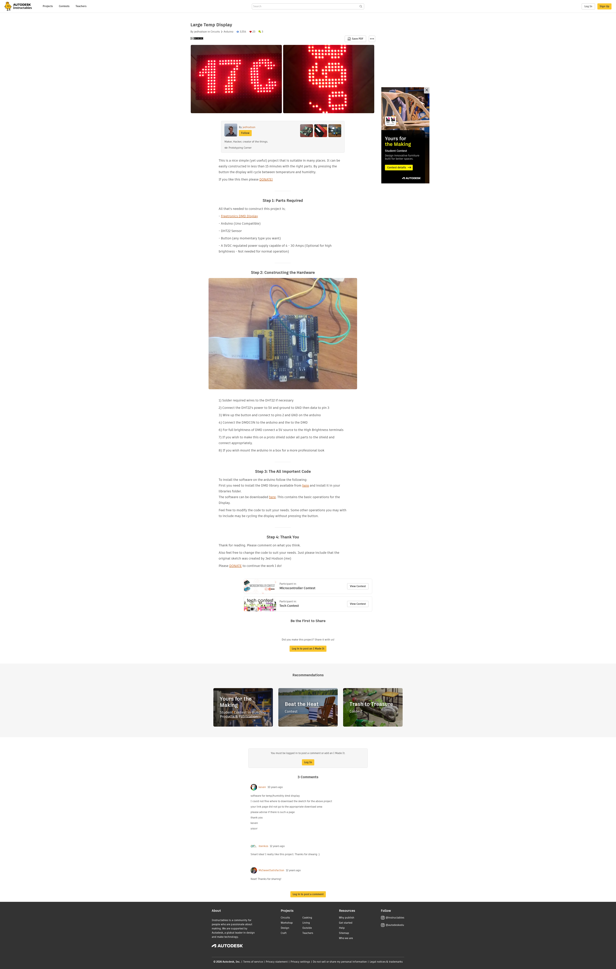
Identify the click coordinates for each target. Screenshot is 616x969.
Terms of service (253, 962)
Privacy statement (277, 962)
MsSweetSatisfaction (271, 870)
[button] (372, 39)
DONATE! (266, 179)
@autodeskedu (395, 925)
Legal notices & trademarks (386, 962)
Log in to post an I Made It (308, 648)
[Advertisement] (405, 135)
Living (306, 923)
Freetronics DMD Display (239, 216)
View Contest (358, 586)
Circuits (215, 31)
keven (262, 787)
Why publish (346, 917)
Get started (345, 923)
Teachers (81, 6)
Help (342, 928)
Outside (307, 928)
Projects (48, 6)
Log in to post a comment (308, 894)
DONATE (235, 566)
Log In (588, 6)
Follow (245, 133)
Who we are (346, 938)
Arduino (228, 31)
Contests (64, 6)
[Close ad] (426, 90)
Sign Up (604, 6)
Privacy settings (300, 962)
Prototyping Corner (240, 148)
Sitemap (344, 933)
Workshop (287, 923)
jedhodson (200, 31)
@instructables (395, 917)
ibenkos (263, 846)
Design (285, 928)
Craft (284, 933)
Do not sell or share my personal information (340, 962)
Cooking (307, 917)
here (305, 485)
